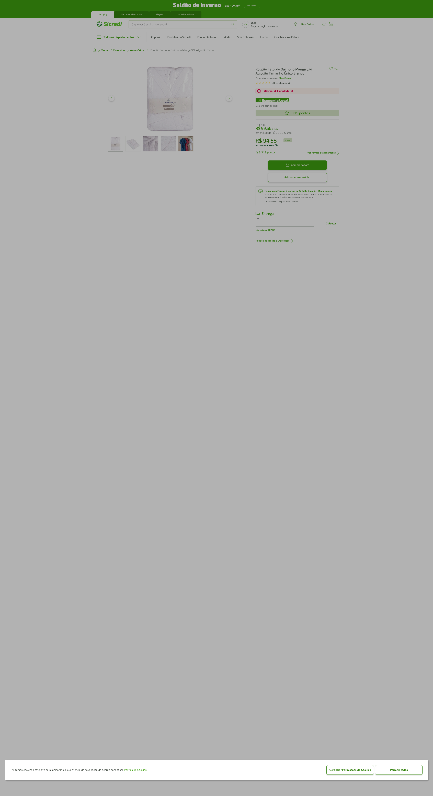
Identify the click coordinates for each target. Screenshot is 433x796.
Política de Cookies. (135, 770)
